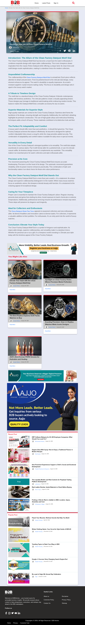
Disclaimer (65, 596)
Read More (12, 289)
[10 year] (42, 375)
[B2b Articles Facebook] (60, 50)
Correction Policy (49, 600)
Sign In (56, 3)
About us (46, 596)
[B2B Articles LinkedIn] (19, 613)
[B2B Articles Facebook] (6, 613)
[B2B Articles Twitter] (12, 613)
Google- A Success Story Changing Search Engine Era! (49, 559)
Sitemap (64, 603)
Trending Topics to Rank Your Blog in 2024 (45, 544)
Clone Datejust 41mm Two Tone (23, 211)
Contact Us (47, 603)
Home (37, 3)
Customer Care (24, 623)
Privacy (15, 623)
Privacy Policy (66, 600)
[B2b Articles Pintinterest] (70, 50)
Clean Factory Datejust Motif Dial (38, 77)
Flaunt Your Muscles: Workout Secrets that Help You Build (50, 518)
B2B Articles (55, 620)
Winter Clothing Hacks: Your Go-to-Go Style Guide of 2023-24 (51, 529)
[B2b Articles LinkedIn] (74, 51)
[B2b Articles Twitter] (65, 50)
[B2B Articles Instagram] (9, 613)
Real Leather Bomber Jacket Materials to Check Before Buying (52, 487)
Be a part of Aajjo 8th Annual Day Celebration (46, 574)
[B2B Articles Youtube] (16, 613)
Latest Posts (46, 3)
